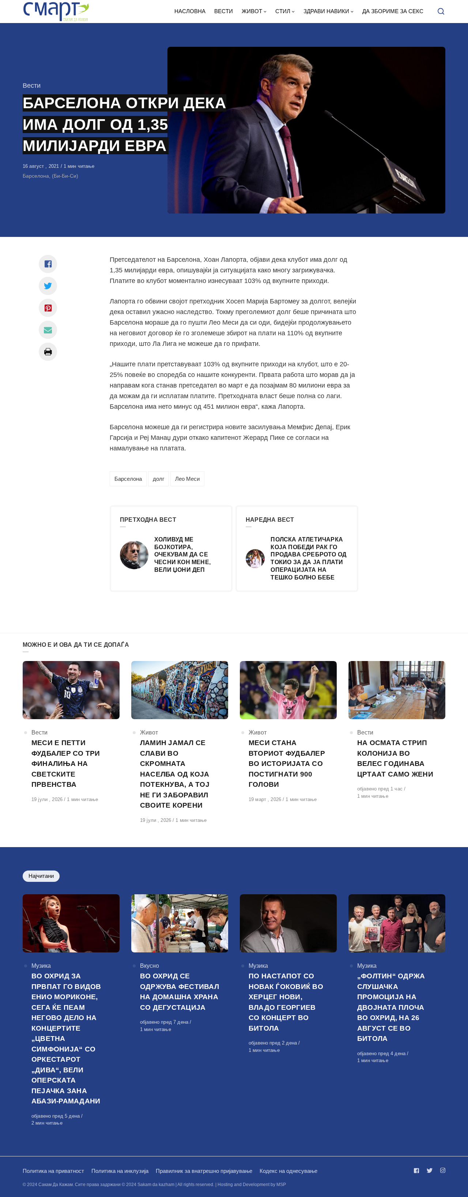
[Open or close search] (441, 12)
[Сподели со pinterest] (48, 308)
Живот (149, 732)
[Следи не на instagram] (441, 1170)
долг (158, 479)
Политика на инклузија (119, 1171)
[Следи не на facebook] (418, 1170)
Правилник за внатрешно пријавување (204, 1171)
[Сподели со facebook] (48, 264)
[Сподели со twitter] (48, 286)
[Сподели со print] (48, 352)
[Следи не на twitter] (429, 1170)
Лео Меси (187, 479)
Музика (41, 966)
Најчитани (41, 876)
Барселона (128, 479)
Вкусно (149, 966)
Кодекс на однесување (288, 1171)
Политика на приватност (53, 1171)
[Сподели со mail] (48, 330)
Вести (32, 85)
